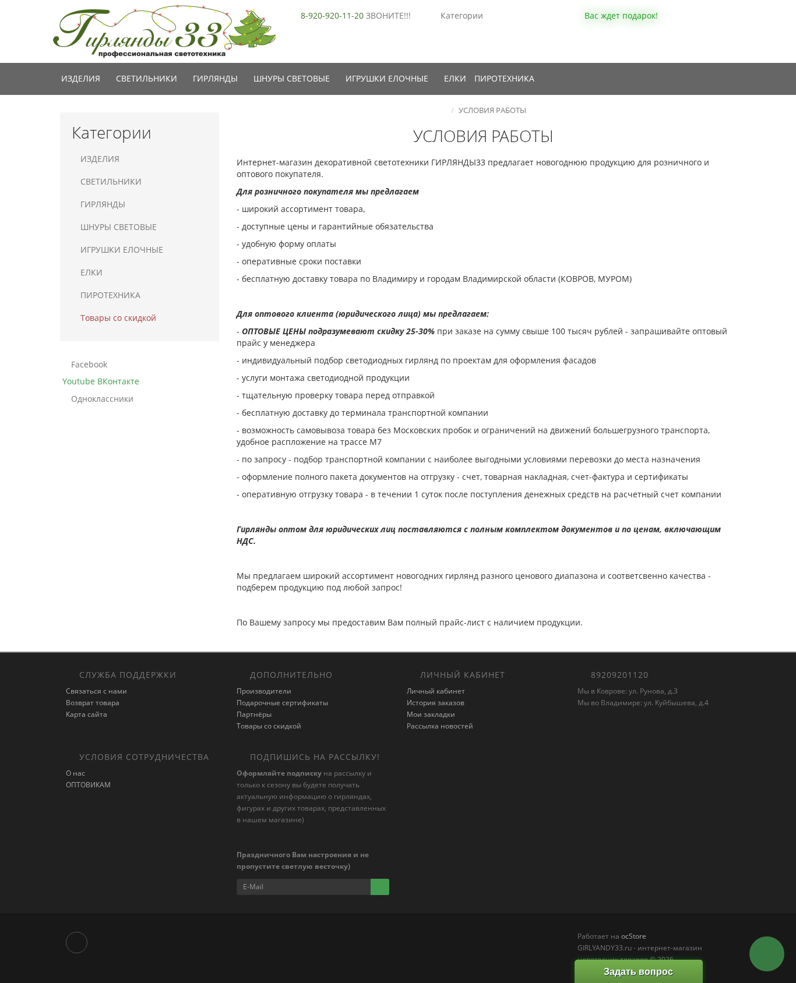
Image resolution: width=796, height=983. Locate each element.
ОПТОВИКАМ (88, 785)
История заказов (435, 703)
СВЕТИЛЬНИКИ (147, 78)
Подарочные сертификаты (282, 703)
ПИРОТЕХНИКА (504, 78)
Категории (461, 15)
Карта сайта (86, 714)
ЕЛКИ (455, 78)
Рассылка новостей (440, 726)
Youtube (77, 381)
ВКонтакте (117, 381)
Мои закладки (431, 714)
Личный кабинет (436, 691)
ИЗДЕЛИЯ (82, 78)
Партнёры (254, 714)
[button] (613, 16)
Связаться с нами (96, 691)
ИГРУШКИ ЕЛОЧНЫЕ (388, 78)
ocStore (633, 936)
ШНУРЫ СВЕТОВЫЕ (292, 78)
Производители (264, 691)
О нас (75, 773)
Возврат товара (92, 703)
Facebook (88, 364)
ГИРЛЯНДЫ (216, 78)
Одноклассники (101, 398)
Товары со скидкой (118, 317)
